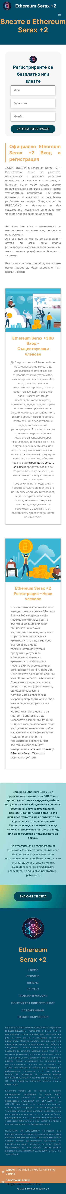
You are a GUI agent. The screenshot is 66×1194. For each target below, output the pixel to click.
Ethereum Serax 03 (23, 753)
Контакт (33, 989)
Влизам (33, 982)
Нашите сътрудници (33, 1016)
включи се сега (33, 896)
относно (33, 976)
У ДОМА (33, 969)
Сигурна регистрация (33, 129)
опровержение (33, 1010)
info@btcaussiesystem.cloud (24, 1184)
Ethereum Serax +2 (35, 6)
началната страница (41, 749)
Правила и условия (33, 995)
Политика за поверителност (33, 1003)
